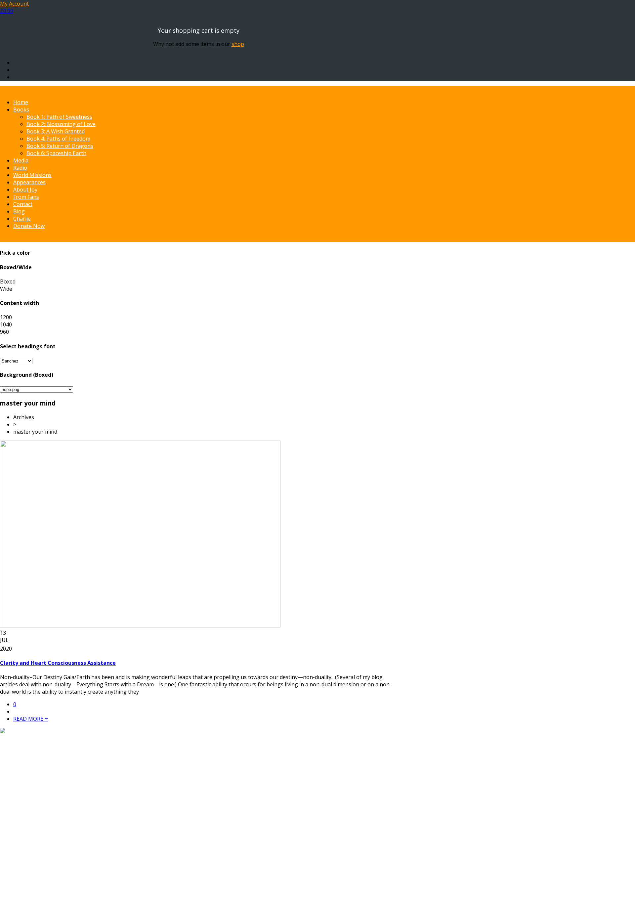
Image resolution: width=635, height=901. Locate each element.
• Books (22, 812)
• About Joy (26, 834)
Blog (19, 211)
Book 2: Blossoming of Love (61, 124)
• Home (22, 805)
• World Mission (32, 827)
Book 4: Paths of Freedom (58, 138)
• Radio (21, 820)
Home (20, 102)
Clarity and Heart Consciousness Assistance (58, 662)
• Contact (24, 849)
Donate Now (29, 226)
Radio (20, 167)
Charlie (22, 218)
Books (21, 109)
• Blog (20, 856)
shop (238, 44)
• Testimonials (30, 841)
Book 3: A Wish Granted (55, 131)
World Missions (32, 175)
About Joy (25, 189)
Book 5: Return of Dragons (59, 146)
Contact (22, 204)
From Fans (26, 196)
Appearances (29, 182)
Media (20, 160)
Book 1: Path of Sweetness (59, 116)
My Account (14, 3)
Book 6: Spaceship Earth (56, 153)
